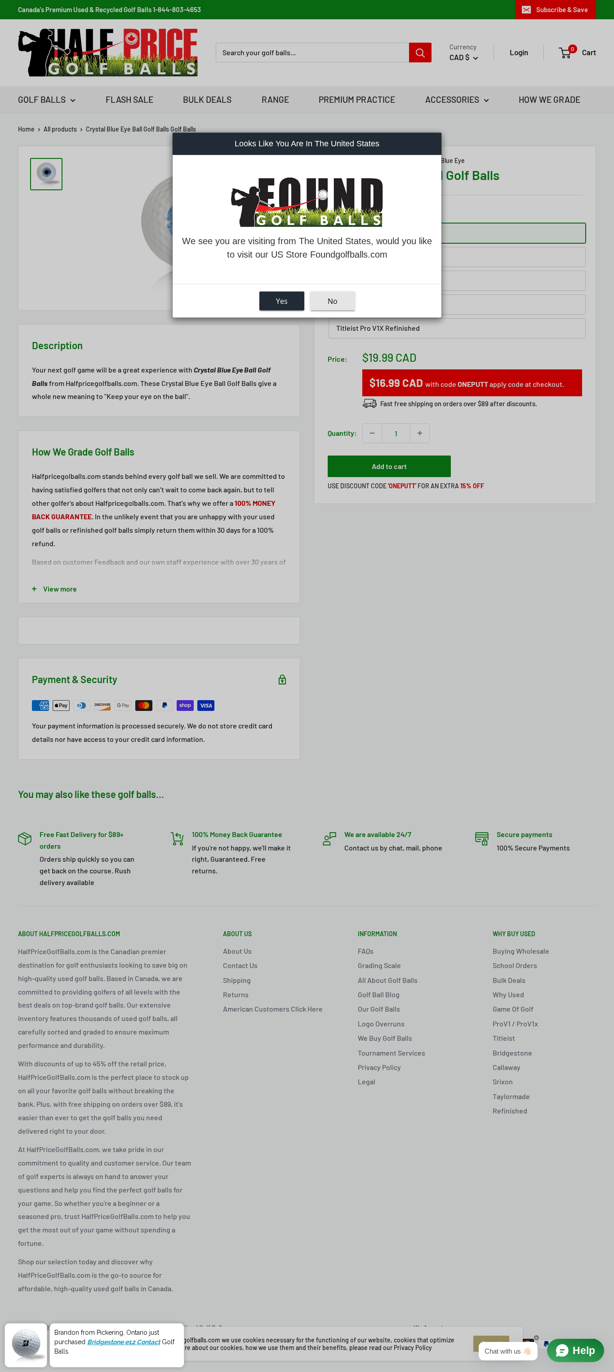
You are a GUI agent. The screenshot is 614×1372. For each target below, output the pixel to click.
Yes (282, 301)
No (333, 301)
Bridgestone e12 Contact (123, 1342)
